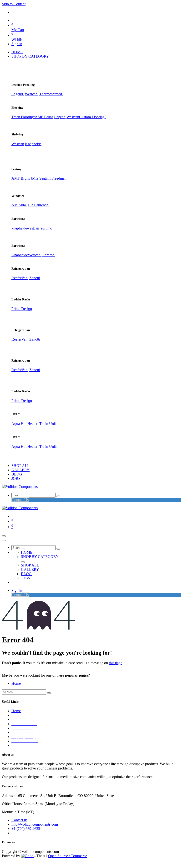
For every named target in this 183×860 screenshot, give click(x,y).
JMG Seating (41, 178)
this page (115, 663)
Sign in (16, 44)
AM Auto (19, 205)
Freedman (59, 178)
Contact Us (20, 500)
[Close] (4, 540)
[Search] (58, 496)
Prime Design (21, 309)
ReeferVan (19, 278)
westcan (33, 228)
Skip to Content (13, 4)
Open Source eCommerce (67, 856)
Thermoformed (51, 94)
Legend (60, 117)
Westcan (31, 94)
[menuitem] (17, 52)
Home (16, 683)
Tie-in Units (48, 424)
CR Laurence (38, 205)
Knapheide (33, 144)
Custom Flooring (92, 117)
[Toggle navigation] (4, 536)
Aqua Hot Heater (24, 424)
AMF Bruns (20, 178)
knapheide (19, 228)
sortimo (47, 228)
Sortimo (48, 255)
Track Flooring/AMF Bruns (32, 117)
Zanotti (34, 278)
